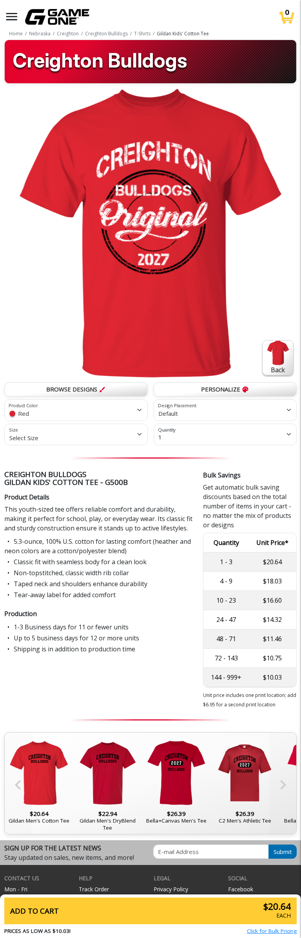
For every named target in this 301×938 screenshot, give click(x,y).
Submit (283, 852)
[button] (11, 17)
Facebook (240, 889)
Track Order (94, 889)
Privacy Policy (171, 889)
